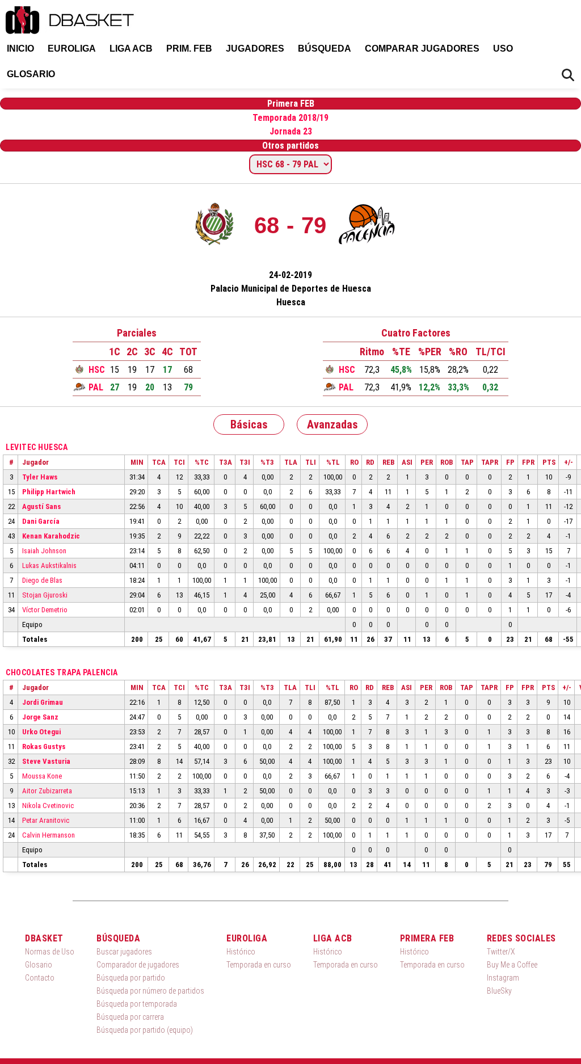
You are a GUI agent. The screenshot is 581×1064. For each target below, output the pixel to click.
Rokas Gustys (43, 746)
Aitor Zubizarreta (47, 791)
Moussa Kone (42, 776)
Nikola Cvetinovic (48, 805)
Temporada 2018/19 (290, 117)
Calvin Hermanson (48, 835)
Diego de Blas (42, 580)
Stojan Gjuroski (45, 595)
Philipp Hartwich (48, 491)
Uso (503, 48)
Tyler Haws (39, 477)
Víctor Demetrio (45, 609)
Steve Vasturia (46, 761)
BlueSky (499, 990)
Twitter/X (501, 951)
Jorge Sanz (40, 717)
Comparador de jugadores (137, 964)
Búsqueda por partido (130, 977)
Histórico (240, 951)
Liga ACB (131, 48)
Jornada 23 (291, 131)
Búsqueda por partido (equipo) (144, 1029)
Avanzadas (332, 424)
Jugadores (255, 48)
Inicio (20, 48)
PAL (96, 387)
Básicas (249, 424)
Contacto (39, 977)
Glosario (31, 74)
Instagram (503, 977)
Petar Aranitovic (45, 820)
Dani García (41, 521)
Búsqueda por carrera (130, 1016)
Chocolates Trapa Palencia (62, 672)
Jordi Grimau (42, 702)
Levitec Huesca (37, 447)
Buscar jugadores (124, 951)
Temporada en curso (258, 964)
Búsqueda (324, 48)
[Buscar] (568, 75)
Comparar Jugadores (422, 48)
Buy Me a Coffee (512, 964)
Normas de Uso (49, 951)
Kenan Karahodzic (51, 536)
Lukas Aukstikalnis (49, 565)
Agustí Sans (41, 506)
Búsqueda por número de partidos (150, 990)
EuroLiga (72, 48)
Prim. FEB (189, 48)
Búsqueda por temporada (136, 1003)
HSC (97, 369)
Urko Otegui (41, 731)
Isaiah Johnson (44, 550)
